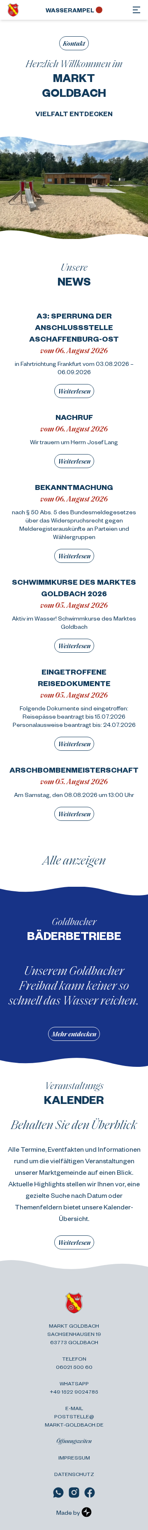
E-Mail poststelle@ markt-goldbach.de (74, 1416)
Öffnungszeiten (74, 1441)
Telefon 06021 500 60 (74, 1362)
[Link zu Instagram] (74, 1492)
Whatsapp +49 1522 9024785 (74, 1387)
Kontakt (74, 43)
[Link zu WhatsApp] (58, 1492)
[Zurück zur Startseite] (13, 9)
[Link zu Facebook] (89, 1492)
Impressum (74, 1457)
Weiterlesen (74, 391)
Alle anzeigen (74, 859)
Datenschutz (74, 1474)
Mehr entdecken (74, 1033)
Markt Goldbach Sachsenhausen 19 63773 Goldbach (74, 1333)
